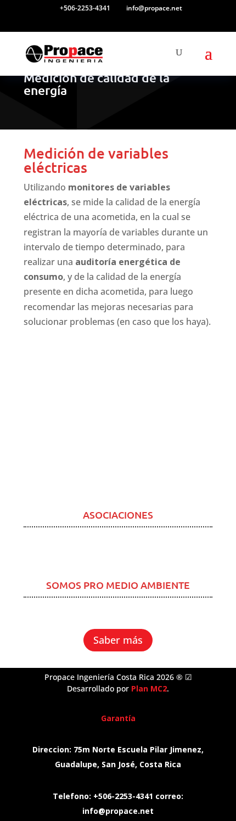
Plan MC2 (149, 688)
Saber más (118, 639)
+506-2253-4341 (85, 8)
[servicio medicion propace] (118, 488)
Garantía (118, 718)
